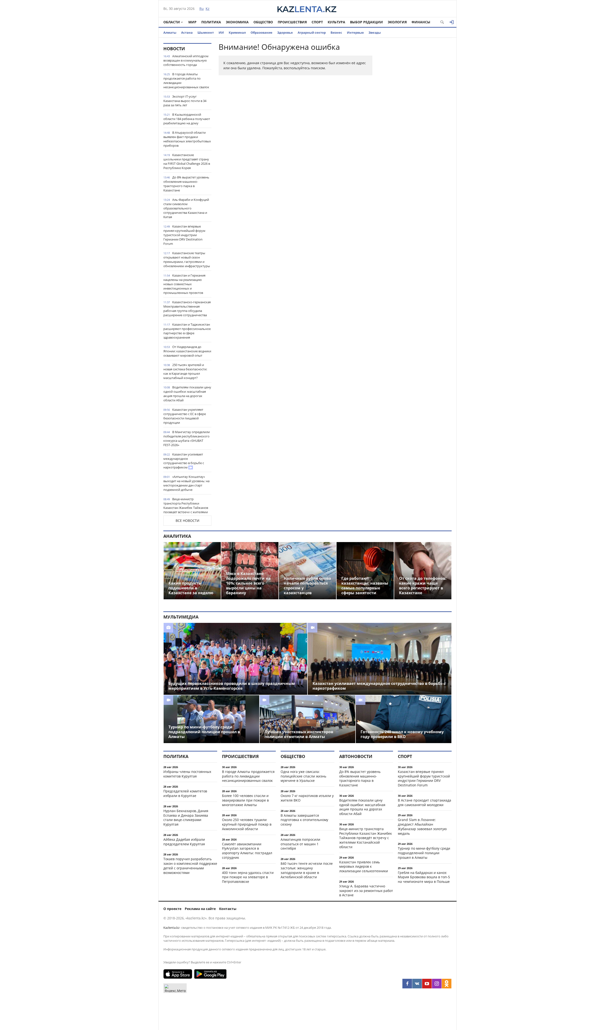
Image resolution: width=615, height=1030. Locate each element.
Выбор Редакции (366, 22)
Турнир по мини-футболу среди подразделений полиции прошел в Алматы (424, 853)
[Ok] (446, 983)
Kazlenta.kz (171, 927)
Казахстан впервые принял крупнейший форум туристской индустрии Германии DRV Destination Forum (184, 235)
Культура (336, 22)
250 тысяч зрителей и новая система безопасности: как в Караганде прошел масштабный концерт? (185, 371)
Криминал (237, 32)
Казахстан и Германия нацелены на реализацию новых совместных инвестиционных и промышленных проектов (184, 284)
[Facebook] (407, 983)
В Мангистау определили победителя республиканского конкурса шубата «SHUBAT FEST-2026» (186, 438)
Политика (211, 22)
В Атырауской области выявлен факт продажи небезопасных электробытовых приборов (187, 139)
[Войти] (451, 22)
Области (171, 22)
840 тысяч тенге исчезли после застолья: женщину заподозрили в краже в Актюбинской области (307, 870)
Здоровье (285, 32)
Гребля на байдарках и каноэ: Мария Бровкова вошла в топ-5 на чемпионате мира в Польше (424, 877)
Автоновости (355, 756)
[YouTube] (427, 983)
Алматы (169, 32)
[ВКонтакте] (417, 983)
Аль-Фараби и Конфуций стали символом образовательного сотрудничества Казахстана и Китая (186, 208)
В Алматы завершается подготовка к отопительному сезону (304, 820)
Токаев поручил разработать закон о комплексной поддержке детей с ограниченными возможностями (190, 866)
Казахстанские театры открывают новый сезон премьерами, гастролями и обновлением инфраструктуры (186, 259)
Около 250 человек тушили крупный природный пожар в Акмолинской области (246, 824)
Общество (263, 22)
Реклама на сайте (200, 908)
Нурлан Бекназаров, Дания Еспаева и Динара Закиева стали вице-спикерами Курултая (185, 818)
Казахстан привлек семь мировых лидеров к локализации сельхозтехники (363, 866)
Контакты (227, 908)
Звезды (375, 32)
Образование (261, 32)
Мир (192, 22)
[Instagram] (437, 983)
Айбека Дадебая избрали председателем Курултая (184, 841)
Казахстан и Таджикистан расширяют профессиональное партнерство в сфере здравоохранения (187, 331)
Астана (187, 32)
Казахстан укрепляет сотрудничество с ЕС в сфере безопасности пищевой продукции (184, 416)
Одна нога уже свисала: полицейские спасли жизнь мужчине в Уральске (303, 776)
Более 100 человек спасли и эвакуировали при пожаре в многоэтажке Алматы (245, 800)
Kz (207, 8)
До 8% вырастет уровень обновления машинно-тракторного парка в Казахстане (186, 183)
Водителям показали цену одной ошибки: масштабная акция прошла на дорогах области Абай (187, 393)
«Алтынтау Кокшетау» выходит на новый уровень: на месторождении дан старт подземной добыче (186, 483)
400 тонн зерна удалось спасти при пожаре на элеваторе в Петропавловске (248, 877)
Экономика (237, 22)
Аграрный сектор (312, 32)
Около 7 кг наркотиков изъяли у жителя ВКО (307, 798)
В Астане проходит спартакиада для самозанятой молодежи (424, 802)
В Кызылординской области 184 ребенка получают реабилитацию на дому (186, 118)
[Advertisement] (416, 115)
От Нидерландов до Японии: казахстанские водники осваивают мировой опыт (187, 351)
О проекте (172, 908)
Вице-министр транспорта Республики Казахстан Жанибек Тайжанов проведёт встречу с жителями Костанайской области (185, 507)
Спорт (317, 22)
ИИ (221, 32)
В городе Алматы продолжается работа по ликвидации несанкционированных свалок (186, 80)
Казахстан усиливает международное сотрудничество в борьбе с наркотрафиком (183, 460)
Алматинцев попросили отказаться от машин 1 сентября (300, 844)
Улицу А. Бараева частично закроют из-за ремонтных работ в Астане (366, 890)
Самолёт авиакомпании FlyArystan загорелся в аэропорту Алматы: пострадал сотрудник (247, 851)
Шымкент (205, 32)
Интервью (355, 32)
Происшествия (292, 22)
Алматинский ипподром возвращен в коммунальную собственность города (186, 60)
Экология (397, 22)
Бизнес (336, 32)
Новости (174, 48)
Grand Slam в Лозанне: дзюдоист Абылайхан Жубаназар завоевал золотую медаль (422, 826)
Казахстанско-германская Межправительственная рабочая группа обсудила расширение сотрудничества (187, 308)
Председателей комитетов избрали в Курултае (185, 793)
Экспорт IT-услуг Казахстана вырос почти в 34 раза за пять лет (184, 100)
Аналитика (177, 536)
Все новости (187, 520)
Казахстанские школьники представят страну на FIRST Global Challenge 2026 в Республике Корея (186, 161)
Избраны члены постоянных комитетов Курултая (187, 773)
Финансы (421, 22)
